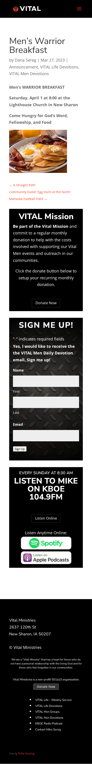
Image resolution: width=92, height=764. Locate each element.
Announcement (23, 67)
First (16, 391)
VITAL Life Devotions (59, 67)
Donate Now (46, 302)
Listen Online (46, 518)
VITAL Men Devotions (29, 73)
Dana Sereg (25, 60)
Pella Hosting (26, 753)
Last (16, 412)
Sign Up (20, 449)
